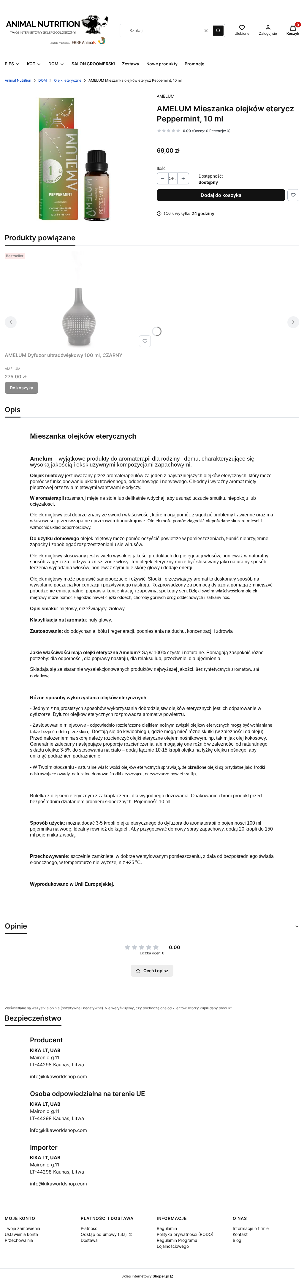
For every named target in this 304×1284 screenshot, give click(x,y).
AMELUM (165, 96)
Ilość (161, 168)
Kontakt (240, 1234)
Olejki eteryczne (67, 80)
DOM (42, 80)
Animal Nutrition (18, 80)
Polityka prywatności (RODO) (185, 1234)
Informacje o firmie (251, 1228)
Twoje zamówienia (22, 1228)
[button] (218, 31)
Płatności (89, 1228)
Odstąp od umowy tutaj (104, 1234)
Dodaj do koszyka (221, 195)
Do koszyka (21, 387)
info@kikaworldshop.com (58, 1076)
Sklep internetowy (145, 1276)
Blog (237, 1240)
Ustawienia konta (21, 1234)
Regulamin (167, 1228)
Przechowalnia (19, 1240)
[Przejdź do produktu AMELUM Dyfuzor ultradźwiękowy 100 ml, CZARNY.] (79, 300)
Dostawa (89, 1240)
